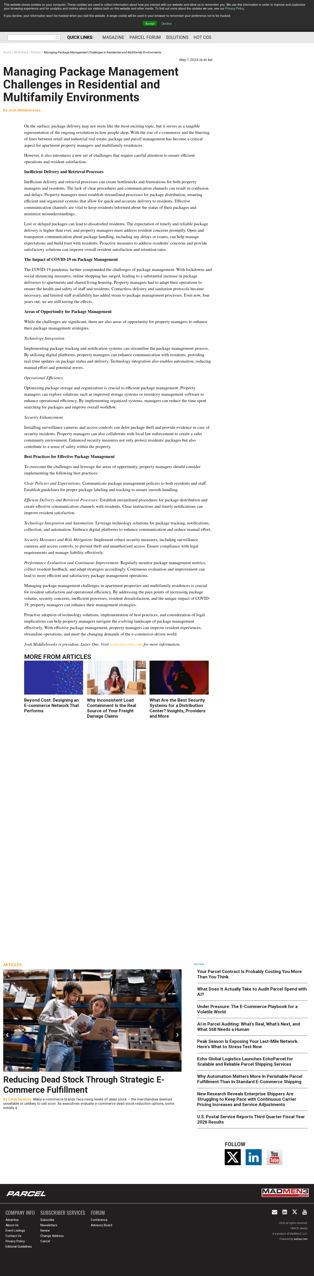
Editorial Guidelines (19, 1246)
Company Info (20, 1212)
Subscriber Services (62, 1212)
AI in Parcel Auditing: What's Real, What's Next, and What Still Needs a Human (248, 1026)
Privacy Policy (234, 8)
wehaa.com (301, 1239)
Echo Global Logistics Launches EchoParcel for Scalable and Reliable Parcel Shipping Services (245, 1061)
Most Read (199, 964)
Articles (76, 656)
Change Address (52, 1236)
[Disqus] (118, 785)
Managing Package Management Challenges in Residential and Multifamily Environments (91, 84)
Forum (98, 1212)
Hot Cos (202, 37)
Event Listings (15, 1230)
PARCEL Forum (145, 37)
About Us (12, 1225)
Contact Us (13, 1236)
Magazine (113, 37)
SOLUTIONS (177, 37)
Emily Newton (19, 1099)
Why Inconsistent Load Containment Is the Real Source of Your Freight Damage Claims (111, 708)
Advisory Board (101, 1225)
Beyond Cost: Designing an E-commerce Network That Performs (51, 705)
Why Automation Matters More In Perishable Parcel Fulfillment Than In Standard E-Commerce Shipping (249, 1079)
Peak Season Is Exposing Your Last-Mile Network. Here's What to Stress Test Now (247, 1044)
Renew (45, 1230)
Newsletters (48, 1225)
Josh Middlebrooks (24, 110)
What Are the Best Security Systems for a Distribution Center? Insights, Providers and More (177, 708)
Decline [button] (166, 23)
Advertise (12, 1220)
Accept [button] (149, 23)
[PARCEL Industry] (26, 1193)
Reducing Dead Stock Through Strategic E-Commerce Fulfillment (83, 1085)
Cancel (45, 1241)
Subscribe (47, 1220)
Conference (99, 1220)
